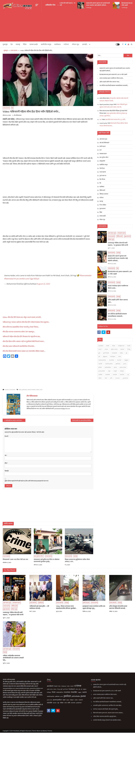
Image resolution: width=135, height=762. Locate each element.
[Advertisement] (67, 26)
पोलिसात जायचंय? (104, 194)
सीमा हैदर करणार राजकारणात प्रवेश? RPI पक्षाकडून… (19, 331)
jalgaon (105, 356)
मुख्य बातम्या (102, 208)
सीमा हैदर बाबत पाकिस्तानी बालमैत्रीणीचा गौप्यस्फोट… (19, 346)
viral (41, 389)
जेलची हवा (102, 168)
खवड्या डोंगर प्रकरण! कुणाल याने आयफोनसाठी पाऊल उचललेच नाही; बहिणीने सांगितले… (92, 4)
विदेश (24, 44)
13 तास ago (119, 7)
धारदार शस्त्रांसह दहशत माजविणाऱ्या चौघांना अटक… (112, 78)
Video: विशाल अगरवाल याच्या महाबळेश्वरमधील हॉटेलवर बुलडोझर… (66, 607)
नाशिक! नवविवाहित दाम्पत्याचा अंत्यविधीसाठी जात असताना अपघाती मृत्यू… (13, 658)
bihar (113, 346)
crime (106, 349)
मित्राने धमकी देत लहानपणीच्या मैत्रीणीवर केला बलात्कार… (82, 420)
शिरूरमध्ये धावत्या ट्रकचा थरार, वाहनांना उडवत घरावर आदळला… (108, 713)
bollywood (121, 346)
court (100, 349)
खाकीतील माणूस (46, 44)
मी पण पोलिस (103, 205)
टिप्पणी (7, 436)
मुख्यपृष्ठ (5, 44)
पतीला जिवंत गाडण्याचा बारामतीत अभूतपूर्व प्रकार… (105, 716)
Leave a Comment (10, 389)
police (100, 367)
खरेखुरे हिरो (102, 161)
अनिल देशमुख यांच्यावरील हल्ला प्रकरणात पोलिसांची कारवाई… (118, 607)
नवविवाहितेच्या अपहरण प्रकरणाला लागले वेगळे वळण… (15, 420)
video (37, 389)
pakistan (24, 389)
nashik (100, 364)
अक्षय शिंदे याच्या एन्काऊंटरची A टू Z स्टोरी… (115, 119)
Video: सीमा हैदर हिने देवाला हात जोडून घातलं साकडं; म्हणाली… (22, 317)
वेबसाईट (7, 471)
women (117, 378)
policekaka (108, 367)
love (119, 356)
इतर (101, 150)
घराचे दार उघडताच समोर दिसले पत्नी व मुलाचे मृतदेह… (105, 709)
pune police (101, 371)
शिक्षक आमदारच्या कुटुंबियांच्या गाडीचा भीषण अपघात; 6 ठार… (77, 560)
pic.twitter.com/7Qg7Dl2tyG (28, 278)
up (128, 374)
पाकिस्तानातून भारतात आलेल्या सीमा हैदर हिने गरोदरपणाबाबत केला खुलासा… (26, 322)
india (20, 389)
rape (109, 371)
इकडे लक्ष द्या (102, 146)
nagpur (126, 360)
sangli (115, 371)
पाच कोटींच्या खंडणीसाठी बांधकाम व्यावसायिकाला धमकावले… (114, 85)
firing (128, 349)
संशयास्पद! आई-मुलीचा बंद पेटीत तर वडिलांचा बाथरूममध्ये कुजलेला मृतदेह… (46, 560)
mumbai (111, 360)
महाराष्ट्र (18, 44)
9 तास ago (83, 7)
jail (99, 356)
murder (119, 360)
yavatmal (125, 378)
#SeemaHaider (86, 275)
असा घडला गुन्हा (103, 139)
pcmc (124, 364)
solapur (122, 371)
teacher (122, 374)
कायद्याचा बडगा (5, 200)
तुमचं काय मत (103, 175)
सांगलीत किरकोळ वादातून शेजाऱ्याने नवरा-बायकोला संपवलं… (107, 720)
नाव (6, 455)
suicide (115, 374)
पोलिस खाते (102, 190)
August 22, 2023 (43, 284)
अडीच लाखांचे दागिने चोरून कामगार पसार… (110, 82)
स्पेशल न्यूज (75, 44)
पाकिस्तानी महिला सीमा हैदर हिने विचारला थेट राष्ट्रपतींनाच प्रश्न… (22, 336)
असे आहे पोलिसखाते (104, 143)
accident (100, 346)
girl (99, 353)
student (107, 374)
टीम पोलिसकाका (17, 115)
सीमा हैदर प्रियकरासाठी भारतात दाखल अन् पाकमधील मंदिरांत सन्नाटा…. (24, 351)
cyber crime (114, 349)
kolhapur (112, 356)
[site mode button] (118, 44)
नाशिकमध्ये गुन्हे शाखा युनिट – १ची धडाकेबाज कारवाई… (39, 607)
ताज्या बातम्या (6, 108)
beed (107, 346)
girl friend (106, 353)
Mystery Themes (47, 731)
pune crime (123, 367)
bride (128, 346)
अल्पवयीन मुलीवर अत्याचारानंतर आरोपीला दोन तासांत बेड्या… (107, 705)
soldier (100, 374)
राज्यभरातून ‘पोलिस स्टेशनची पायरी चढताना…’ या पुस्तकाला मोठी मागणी (118, 244)
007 (101, 119)
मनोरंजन (66, 44)
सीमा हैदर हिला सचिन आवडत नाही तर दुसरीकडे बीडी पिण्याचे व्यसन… (24, 341)
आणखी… (85, 44)
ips (126, 353)
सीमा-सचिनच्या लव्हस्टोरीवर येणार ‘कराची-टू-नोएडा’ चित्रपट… (21, 327)
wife (111, 378)
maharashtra (102, 360)
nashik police (109, 364)
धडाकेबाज (57, 44)
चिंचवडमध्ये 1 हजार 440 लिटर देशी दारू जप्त (15, 559)
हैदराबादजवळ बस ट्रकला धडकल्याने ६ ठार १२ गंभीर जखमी (113, 74)
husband (114, 353)
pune (115, 367)
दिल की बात (102, 179)
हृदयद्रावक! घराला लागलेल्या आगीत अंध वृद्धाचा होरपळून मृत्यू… (94, 607)
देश (12, 44)
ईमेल (6, 463)
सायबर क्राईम (34, 44)
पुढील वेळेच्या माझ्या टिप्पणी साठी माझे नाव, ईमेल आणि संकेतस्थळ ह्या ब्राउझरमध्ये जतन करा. (27, 481)
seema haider (31, 389)
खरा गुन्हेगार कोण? (38, 556)
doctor (122, 349)
